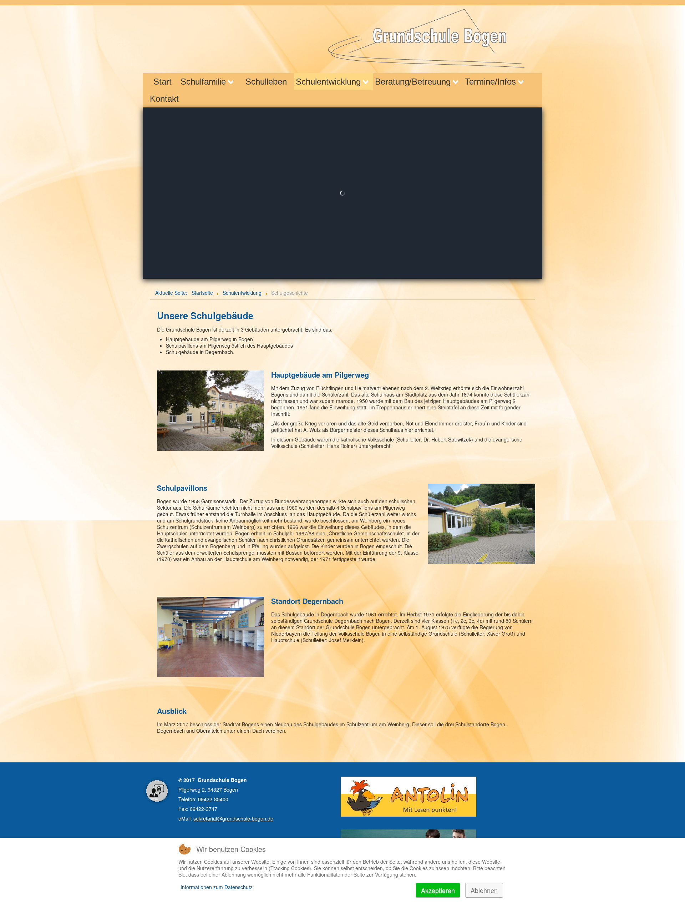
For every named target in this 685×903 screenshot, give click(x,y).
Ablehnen (484, 890)
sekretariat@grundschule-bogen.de (233, 818)
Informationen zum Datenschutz (217, 887)
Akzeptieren (438, 890)
